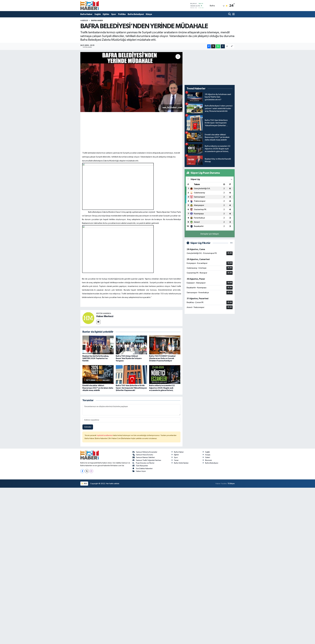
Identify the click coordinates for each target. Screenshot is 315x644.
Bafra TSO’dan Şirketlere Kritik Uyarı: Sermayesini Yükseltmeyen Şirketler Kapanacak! (131, 388)
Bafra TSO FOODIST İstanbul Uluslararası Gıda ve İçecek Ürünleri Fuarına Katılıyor (162, 358)
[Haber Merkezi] (88, 318)
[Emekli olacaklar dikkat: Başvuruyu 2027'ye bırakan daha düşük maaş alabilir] (98, 374)
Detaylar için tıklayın (209, 234)
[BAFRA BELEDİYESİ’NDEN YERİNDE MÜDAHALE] (131, 82)
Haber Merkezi (104, 316)
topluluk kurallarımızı (105, 435)
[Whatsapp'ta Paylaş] (218, 46)
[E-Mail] (98, 322)
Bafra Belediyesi (136, 14)
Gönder (87, 427)
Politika (122, 14)
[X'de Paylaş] (213, 46)
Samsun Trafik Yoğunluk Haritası (148, 460)
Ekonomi (208, 460)
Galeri (207, 457)
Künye (149, 14)
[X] (87, 471)
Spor (113, 14)
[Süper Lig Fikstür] (231, 243)
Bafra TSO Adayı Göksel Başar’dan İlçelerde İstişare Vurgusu (129, 358)
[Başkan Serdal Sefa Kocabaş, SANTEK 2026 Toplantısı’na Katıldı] (98, 345)
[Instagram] (91, 471)
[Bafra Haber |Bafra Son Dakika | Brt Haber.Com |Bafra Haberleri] (89, 5)
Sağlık (97, 14)
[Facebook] (82, 471)
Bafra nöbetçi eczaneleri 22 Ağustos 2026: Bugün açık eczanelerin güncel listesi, (162, 388)
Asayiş (207, 455)
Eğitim (106, 14)
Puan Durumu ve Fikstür (145, 463)
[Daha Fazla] (223, 46)
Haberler (84, 20)
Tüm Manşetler (142, 466)
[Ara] (229, 14)
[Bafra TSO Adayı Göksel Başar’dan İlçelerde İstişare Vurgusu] (131, 345)
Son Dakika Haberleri (144, 468)
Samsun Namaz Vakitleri (145, 457)
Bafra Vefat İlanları (181, 463)
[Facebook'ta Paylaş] (209, 46)
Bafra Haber (86, 14)
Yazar (176, 460)
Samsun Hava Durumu (144, 455)
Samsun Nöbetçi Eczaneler (146, 452)
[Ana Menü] (233, 14)
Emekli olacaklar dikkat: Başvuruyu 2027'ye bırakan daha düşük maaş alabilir (97, 388)
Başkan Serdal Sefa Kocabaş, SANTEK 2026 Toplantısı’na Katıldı (95, 358)
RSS (85, 483)
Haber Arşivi (141, 471)
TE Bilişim (231, 483)
